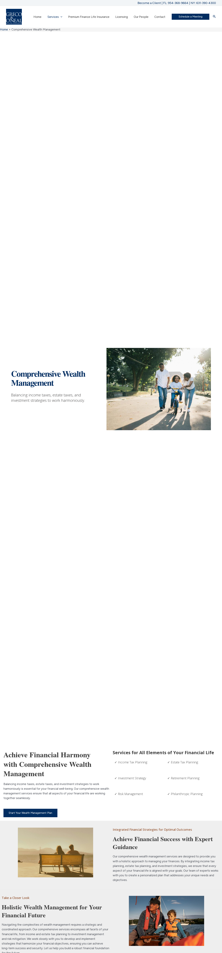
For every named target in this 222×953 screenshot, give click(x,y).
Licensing (121, 17)
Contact (159, 17)
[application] (60, 17)
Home (37, 17)
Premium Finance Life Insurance (88, 17)
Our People (141, 17)
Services (53, 17)
